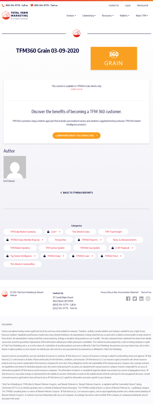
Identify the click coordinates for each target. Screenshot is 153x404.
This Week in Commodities (22, 264)
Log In (127, 5)
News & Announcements (125, 239)
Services (70, 15)
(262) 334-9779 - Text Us (65, 308)
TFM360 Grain (82, 255)
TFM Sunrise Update (55, 247)
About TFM (141, 15)
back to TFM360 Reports (78, 192)
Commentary (88, 15)
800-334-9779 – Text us (46, 5)
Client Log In (76, 89)
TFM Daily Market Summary (23, 231)
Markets (124, 15)
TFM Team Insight (113, 231)
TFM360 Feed (111, 255)
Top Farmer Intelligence (21, 255)
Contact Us (114, 5)
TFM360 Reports (90, 239)
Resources (107, 15)
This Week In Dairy (80, 231)
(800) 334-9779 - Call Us (64, 304)
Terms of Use (146, 292)
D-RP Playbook (122, 247)
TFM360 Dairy (54, 255)
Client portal (142, 5)
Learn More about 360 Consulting (75, 135)
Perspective (60, 239)
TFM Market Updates (20, 247)
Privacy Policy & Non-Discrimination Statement (119, 292)
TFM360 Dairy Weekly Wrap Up (25, 239)
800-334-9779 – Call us (17, 5)
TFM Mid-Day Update (90, 247)
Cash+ (54, 231)
